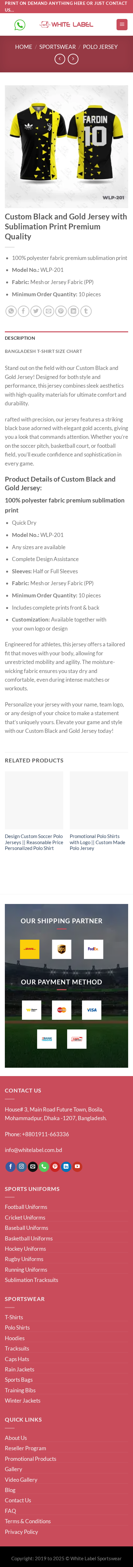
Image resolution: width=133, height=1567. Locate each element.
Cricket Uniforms (25, 1217)
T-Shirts (14, 1317)
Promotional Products (30, 1458)
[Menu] (122, 24)
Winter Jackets (22, 1400)
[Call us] (44, 1167)
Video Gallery (21, 1479)
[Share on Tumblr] (86, 311)
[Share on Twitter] (36, 311)
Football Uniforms (26, 1206)
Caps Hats (17, 1359)
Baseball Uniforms (26, 1227)
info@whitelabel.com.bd (33, 1150)
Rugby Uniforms (24, 1259)
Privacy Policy (21, 1531)
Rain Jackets (19, 1369)
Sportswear (57, 46)
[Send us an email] (33, 1167)
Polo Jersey (100, 46)
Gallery (13, 1469)
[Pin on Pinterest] (60, 311)
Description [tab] (20, 338)
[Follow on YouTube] (77, 1167)
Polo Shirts (17, 1327)
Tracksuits (17, 1348)
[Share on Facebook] (23, 311)
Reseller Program (25, 1448)
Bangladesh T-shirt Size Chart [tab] (43, 351)
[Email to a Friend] (48, 311)
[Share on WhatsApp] (11, 311)
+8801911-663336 (45, 1134)
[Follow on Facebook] (10, 1167)
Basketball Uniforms (29, 1238)
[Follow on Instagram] (21, 1167)
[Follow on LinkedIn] (66, 1167)
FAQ (10, 1510)
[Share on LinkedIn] (73, 311)
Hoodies (15, 1338)
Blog (10, 1490)
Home (23, 46)
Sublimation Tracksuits (31, 1280)
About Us (16, 1437)
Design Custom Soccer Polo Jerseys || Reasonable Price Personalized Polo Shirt (34, 842)
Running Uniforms (26, 1269)
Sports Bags (19, 1379)
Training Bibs (20, 1390)
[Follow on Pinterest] (55, 1167)
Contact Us (18, 1500)
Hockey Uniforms (25, 1248)
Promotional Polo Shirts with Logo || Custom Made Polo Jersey (97, 842)
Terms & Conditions (28, 1521)
